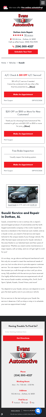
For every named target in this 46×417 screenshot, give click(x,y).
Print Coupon (8, 100)
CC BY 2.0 (33, 205)
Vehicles (12, 63)
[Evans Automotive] (23, 20)
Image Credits (15, 410)
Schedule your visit (23, 52)
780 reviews (28, 35)
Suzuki (22, 63)
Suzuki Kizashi (12, 205)
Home (3, 63)
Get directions (23, 338)
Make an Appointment (23, 94)
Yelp (33, 403)
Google (25, 403)
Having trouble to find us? (23, 326)
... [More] (31, 87)
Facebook (17, 403)
